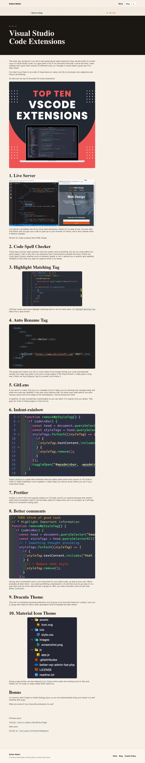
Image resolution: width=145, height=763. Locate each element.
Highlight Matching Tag (85, 309)
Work (120, 4)
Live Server (14, 229)
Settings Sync (44, 697)
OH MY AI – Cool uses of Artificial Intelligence (28, 731)
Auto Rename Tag (30, 376)
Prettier (12, 498)
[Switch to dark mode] (134, 4)
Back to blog (35, 13)
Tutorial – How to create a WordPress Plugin (28, 722)
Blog (128, 4)
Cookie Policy (130, 756)
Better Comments (16, 588)
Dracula (54, 602)
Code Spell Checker (17, 256)
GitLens (31, 390)
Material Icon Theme (44, 681)
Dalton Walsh (15, 4)
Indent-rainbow (15, 479)
